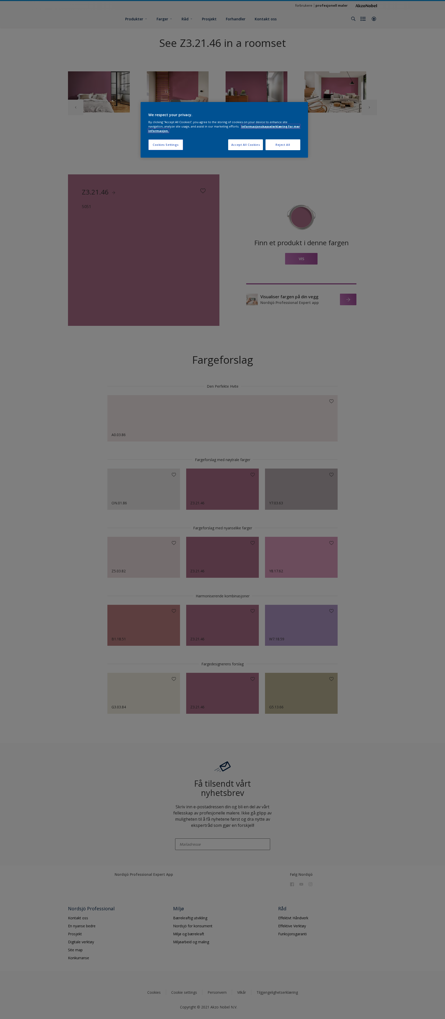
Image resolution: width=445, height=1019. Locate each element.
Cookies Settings (166, 145)
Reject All (283, 145)
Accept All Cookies (245, 145)
